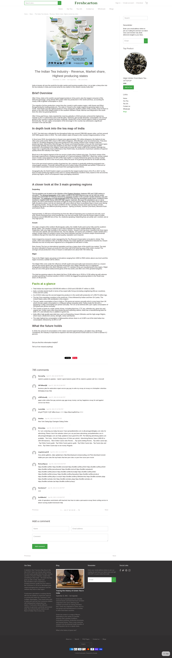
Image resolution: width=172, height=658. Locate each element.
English (83, 644)
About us (68, 639)
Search (77, 639)
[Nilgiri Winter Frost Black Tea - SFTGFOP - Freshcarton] (135, 63)
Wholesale (101, 9)
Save (75, 358)
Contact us (90, 9)
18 (70, 510)
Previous (35, 510)
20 (74, 510)
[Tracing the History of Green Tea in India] (70, 579)
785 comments (82, 79)
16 (65, 510)
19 (72, 510)
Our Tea (69, 9)
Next (106, 510)
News (31, 14)
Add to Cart (128, 87)
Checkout (139, 3)
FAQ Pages (85, 639)
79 (79, 510)
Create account (128, 3)
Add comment (40, 546)
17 (67, 510)
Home (60, 9)
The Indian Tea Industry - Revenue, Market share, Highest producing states (56, 14)
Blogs (111, 9)
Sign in (117, 3)
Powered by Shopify (91, 653)
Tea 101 (79, 9)
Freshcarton (86, 3)
